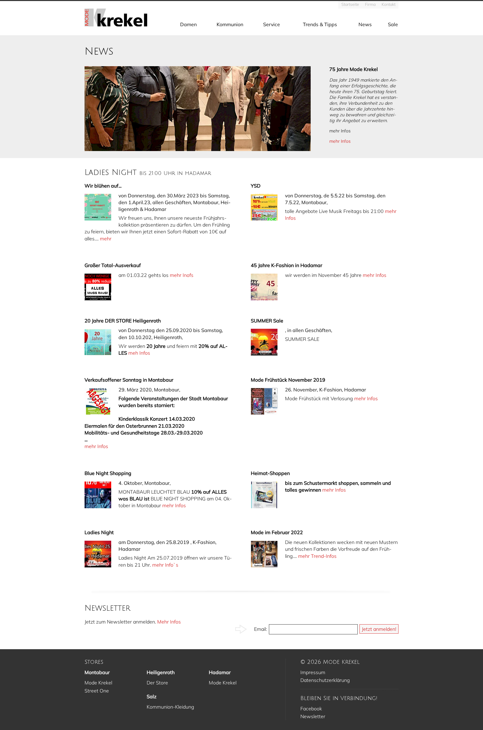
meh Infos (139, 353)
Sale (393, 24)
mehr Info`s (165, 565)
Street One (97, 690)
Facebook (311, 708)
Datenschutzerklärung (325, 680)
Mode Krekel (98, 682)
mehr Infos (340, 141)
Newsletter (312, 716)
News (365, 24)
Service (271, 24)
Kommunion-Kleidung (170, 707)
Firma (370, 4)
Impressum (312, 672)
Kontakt (388, 4)
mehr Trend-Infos (317, 556)
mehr (105, 238)
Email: (260, 629)
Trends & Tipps (320, 24)
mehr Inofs (181, 275)
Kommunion (230, 24)
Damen (188, 24)
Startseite (350, 4)
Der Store (157, 682)
